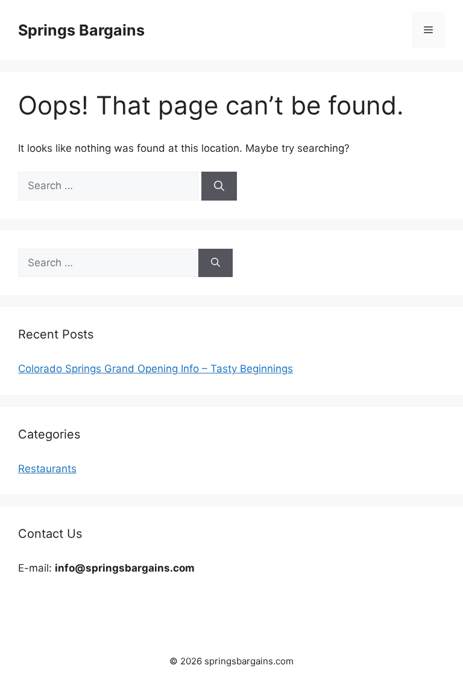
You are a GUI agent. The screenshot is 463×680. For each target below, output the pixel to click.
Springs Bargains (81, 30)
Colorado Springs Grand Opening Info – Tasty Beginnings (155, 369)
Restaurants (47, 469)
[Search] (219, 186)
